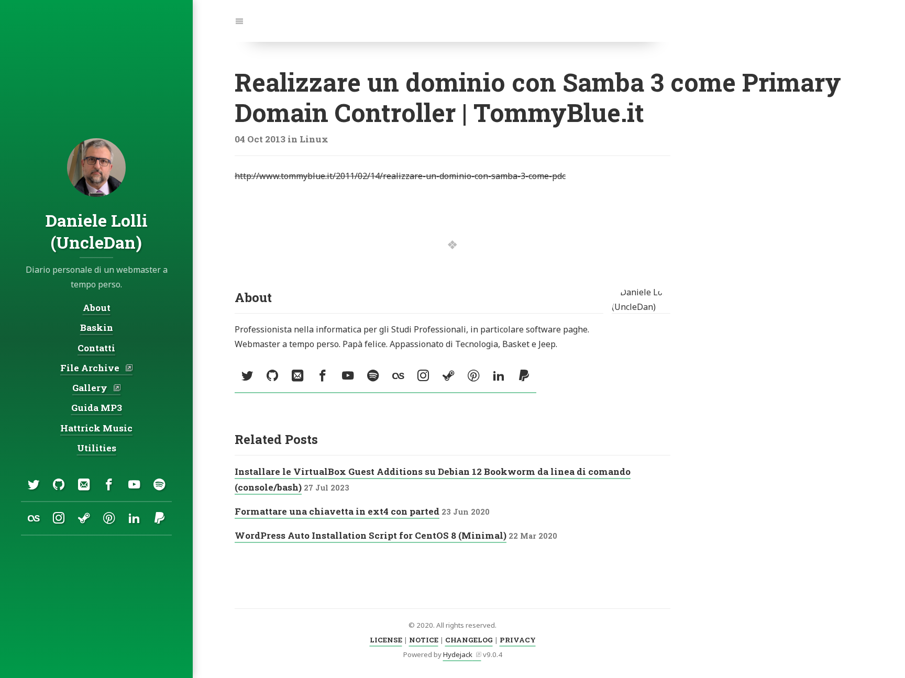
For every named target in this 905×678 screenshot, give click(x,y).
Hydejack (457, 654)
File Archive (91, 368)
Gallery (90, 388)
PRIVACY (518, 639)
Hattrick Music (96, 428)
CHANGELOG (469, 639)
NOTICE (423, 639)
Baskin (96, 327)
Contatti (96, 348)
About (97, 308)
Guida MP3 (96, 408)
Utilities (96, 448)
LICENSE (386, 639)
